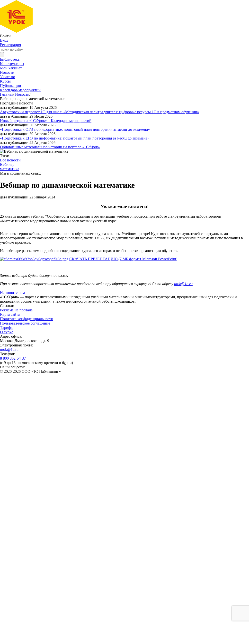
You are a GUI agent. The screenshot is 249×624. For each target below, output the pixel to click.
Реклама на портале (16, 310)
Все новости (10, 160)
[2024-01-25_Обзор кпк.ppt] (34, 259)
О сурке (6, 332)
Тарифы (6, 328)
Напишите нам (12, 292)
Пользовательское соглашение (25, 323)
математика (9, 169)
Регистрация (10, 45)
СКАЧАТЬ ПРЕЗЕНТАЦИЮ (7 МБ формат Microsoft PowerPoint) (123, 259)
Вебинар (7, 164)
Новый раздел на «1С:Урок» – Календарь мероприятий (45, 121)
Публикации (10, 86)
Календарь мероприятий (20, 90)
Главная (6, 94)
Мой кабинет (11, 68)
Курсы (5, 81)
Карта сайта (10, 314)
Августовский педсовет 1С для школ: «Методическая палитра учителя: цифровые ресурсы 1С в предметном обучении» (99, 112)
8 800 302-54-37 (13, 358)
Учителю (7, 77)
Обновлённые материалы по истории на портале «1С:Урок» (50, 147)
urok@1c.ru (9, 349)
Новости (7, 72)
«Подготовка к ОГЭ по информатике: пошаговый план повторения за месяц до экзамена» (75, 129)
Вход (4, 40)
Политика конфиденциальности (26, 319)
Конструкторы (12, 64)
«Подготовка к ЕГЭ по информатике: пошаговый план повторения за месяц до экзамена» (74, 138)
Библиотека (9, 59)
